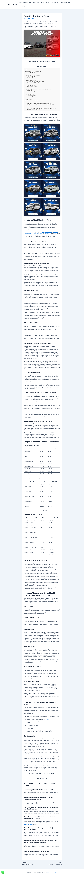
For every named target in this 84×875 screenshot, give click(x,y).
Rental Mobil (12, 4)
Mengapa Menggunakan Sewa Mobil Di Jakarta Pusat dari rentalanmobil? (40, 89)
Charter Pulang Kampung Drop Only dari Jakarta (35, 81)
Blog (38, 2)
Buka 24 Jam (29, 90)
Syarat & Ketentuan (65, 2)
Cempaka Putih (45, 232)
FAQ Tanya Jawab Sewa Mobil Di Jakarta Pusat (34, 100)
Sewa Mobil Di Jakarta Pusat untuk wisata (34, 82)
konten (47, 2)
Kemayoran (26, 233)
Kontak (42, 2)
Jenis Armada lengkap (31, 96)
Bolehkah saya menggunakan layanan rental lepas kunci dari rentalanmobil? (40, 104)
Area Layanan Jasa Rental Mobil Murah (27, 2)
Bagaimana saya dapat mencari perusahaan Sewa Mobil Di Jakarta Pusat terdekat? (41, 108)
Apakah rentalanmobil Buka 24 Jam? (33, 109)
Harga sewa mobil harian (31, 85)
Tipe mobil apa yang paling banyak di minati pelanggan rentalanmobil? (39, 103)
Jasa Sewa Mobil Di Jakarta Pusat (32, 72)
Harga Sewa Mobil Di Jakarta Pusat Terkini (34, 84)
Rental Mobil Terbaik (55, 2)
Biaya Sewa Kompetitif (31, 91)
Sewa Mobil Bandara (31, 76)
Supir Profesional (31, 94)
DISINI (48, 719)
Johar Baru (55, 232)
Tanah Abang (47, 233)
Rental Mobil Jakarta (28, 824)
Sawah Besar (36, 233)
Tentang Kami (22, 6)
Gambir (50, 232)
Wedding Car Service (31, 77)
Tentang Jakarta (29, 99)
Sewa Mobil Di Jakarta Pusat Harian (33, 73)
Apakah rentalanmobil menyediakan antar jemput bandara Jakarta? (39, 107)
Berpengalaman (30, 92)
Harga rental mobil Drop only (32, 86)
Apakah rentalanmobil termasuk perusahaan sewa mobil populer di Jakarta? (40, 105)
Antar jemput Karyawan (31, 80)
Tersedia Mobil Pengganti (31, 95)
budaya (35, 765)
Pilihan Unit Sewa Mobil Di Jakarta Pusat (33, 71)
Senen (41, 233)
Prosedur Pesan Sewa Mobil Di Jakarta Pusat (34, 98)
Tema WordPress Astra (52, 872)
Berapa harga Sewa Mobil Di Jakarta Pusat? (34, 102)
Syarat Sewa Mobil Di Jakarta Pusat (33, 87)
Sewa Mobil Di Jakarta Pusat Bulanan (33, 75)
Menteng (31, 233)
